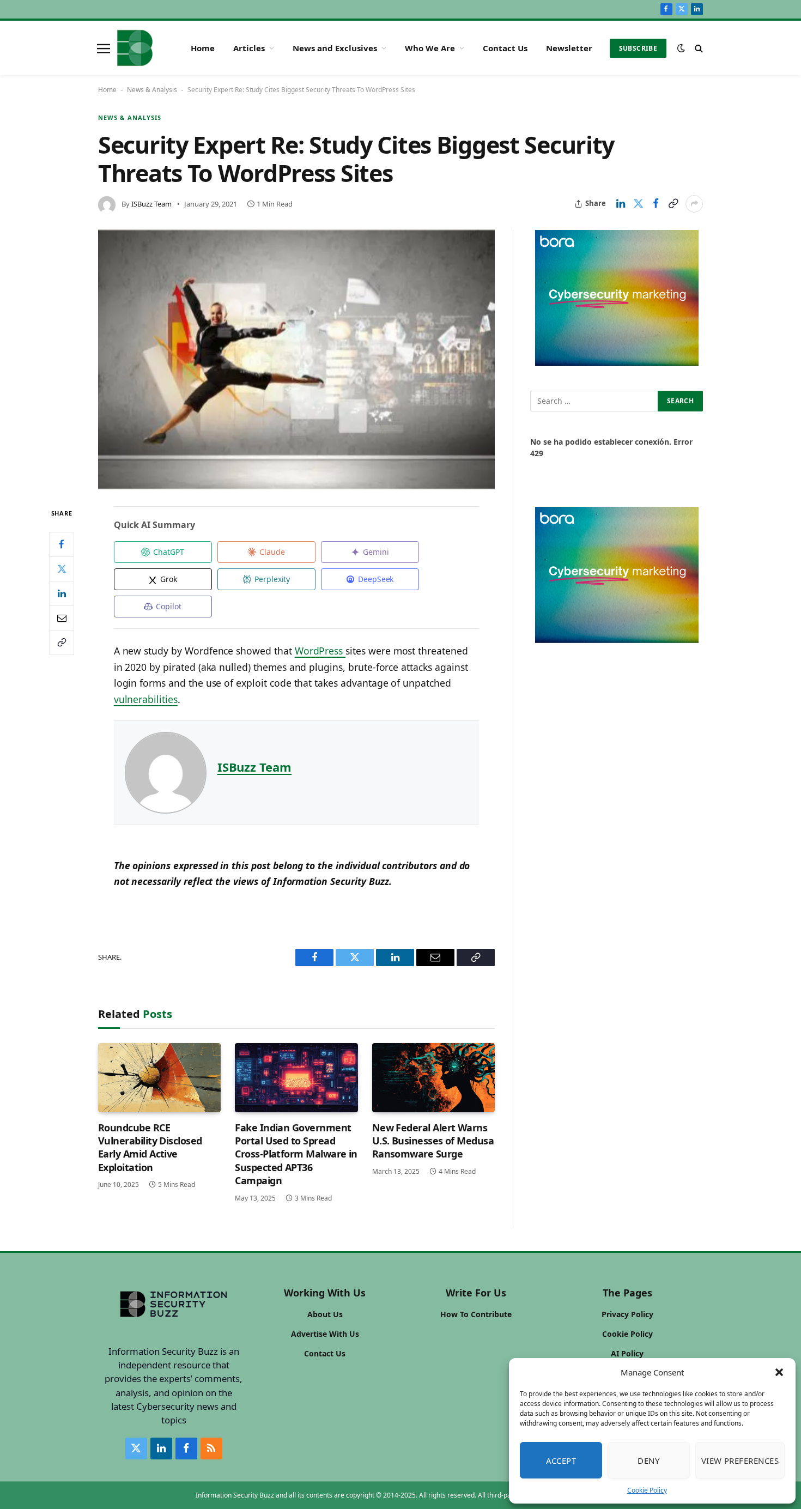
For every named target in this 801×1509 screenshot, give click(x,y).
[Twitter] (61, 568)
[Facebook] (61, 544)
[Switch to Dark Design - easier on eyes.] (681, 48)
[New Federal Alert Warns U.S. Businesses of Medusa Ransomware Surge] (433, 1077)
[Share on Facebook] (655, 204)
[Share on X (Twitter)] (638, 204)
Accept (561, 1460)
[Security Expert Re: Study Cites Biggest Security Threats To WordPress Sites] (296, 359)
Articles (249, 48)
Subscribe (638, 48)
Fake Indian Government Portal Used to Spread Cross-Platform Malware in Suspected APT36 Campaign (296, 1154)
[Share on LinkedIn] (620, 204)
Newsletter (569, 48)
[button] (779, 1372)
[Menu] (103, 48)
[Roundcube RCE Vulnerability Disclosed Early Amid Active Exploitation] (159, 1077)
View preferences (740, 1460)
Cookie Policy (647, 1490)
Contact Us (505, 48)
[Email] (61, 618)
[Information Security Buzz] (135, 48)
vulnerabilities (146, 699)
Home (203, 48)
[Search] (698, 48)
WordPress (320, 650)
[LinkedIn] (61, 593)
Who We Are (430, 48)
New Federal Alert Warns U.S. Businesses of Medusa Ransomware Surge (433, 1141)
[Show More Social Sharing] (694, 204)
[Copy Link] (673, 204)
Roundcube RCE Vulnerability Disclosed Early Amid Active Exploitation (150, 1147)
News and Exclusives (335, 48)
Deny (648, 1460)
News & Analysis (152, 89)
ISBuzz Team (151, 204)
